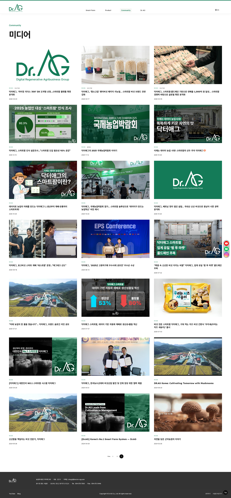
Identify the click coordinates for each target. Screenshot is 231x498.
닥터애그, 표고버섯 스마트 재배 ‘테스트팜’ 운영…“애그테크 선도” (37, 265)
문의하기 (208, 494)
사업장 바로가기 (217, 494)
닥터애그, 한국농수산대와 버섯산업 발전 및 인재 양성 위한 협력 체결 (111, 383)
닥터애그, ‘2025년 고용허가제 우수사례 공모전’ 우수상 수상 (107, 265)
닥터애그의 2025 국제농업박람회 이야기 (99, 150)
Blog (19, 494)
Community (125, 10)
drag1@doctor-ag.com (76, 479)
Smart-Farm (90, 10)
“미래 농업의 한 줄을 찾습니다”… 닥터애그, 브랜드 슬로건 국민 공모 (39, 324)
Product (108, 10)
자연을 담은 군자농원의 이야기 (167, 439)
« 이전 (109, 456)
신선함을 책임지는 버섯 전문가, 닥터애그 (27, 439)
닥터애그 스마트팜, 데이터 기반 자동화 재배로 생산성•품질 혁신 (109, 324)
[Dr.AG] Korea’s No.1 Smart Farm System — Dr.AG (108, 439)
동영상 (89, 147)
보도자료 (17, 88)
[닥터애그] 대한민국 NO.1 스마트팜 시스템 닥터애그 (32, 383)
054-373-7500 (80, 483)
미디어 (11, 88)
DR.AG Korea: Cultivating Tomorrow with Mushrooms (183, 383)
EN (217, 9)
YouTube (12, 494)
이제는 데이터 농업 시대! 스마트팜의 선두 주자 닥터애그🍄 (180, 150)
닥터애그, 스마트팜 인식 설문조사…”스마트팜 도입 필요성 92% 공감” (39, 150)
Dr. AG (142, 10)
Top (225, 492)
